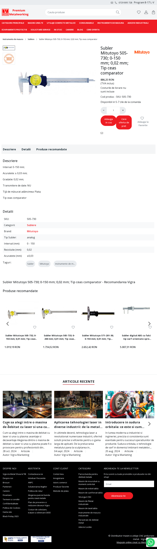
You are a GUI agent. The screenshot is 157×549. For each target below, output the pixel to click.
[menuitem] (9, 48)
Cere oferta (93, 29)
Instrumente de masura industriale (89, 514)
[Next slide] (149, 323)
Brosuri (6, 482)
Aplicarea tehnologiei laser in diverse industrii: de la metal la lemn (77, 424)
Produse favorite (61, 486)
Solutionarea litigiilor (37, 486)
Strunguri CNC (84, 497)
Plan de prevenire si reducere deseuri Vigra (39, 504)
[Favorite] (139, 12)
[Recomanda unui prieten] (103, 133)
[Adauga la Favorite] (34, 327)
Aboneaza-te (118, 495)
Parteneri (7, 486)
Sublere (31, 39)
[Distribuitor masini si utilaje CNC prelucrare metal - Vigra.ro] (15, 12)
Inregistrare (58, 478)
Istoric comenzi (60, 482)
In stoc (58, 29)
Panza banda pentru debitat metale (88, 476)
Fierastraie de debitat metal (88, 521)
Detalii (26, 149)
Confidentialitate (10, 503)
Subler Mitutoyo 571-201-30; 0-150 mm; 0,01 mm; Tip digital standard (98, 337)
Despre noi (8, 478)
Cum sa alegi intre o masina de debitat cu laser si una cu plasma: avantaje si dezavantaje (25, 424)
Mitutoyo (32, 231)
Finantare (7, 495)
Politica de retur (35, 491)
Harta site (7, 512)
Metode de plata (61, 491)
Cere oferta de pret (124, 122)
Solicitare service (40, 29)
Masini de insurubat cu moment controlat (89, 483)
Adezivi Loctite (85, 527)
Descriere (9, 149)
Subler (30, 263)
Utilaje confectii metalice (61, 22)
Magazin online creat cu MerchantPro (135, 542)
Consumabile (86, 22)
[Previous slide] (7, 323)
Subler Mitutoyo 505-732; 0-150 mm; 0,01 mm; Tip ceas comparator (20, 337)
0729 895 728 (125, 2)
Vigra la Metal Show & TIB (14, 474)
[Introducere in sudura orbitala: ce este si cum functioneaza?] (129, 404)
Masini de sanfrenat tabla (90, 492)
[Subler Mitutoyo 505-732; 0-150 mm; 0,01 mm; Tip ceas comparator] (21, 313)
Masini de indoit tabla (88, 488)
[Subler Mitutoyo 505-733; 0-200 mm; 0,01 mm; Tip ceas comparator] (59, 313)
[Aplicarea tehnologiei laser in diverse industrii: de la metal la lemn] (78, 404)
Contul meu (58, 474)
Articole (25, 451)
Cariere (70, 29)
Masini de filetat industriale (85, 503)
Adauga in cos (108, 120)
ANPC (30, 482)
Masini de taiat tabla (87, 508)
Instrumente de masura (110, 22)
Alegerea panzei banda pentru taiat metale (39, 497)
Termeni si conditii (11, 499)
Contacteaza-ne (35, 474)
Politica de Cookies (11, 507)
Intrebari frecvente (37, 478)
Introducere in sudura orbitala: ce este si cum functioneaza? (123, 424)
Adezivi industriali (138, 22)
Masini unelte (35, 22)
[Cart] (153, 12)
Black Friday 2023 (11, 516)
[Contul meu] (146, 12)
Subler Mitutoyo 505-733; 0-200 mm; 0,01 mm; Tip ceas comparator (59, 337)
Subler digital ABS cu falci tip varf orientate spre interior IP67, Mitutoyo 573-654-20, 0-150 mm (136, 337)
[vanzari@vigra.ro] (113, 2)
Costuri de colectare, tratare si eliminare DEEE (39, 511)
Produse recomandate (51, 149)
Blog (80, 29)
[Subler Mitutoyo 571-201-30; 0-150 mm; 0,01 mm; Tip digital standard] (98, 313)
